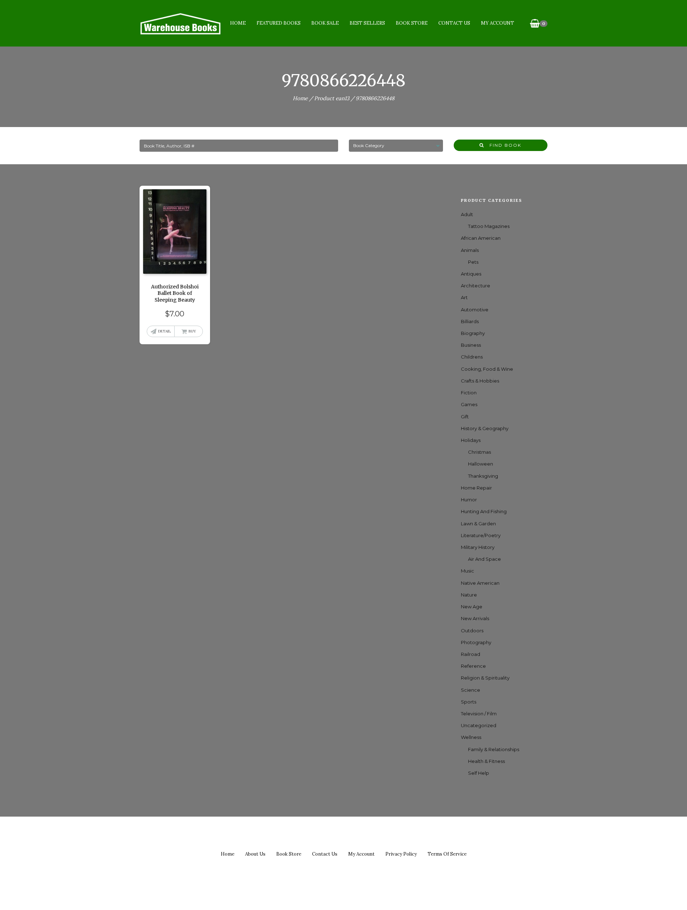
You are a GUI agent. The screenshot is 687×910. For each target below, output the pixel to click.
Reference (473, 666)
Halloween (480, 464)
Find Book (502, 145)
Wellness (471, 737)
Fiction (469, 392)
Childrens (472, 357)
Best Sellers (367, 23)
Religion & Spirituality (485, 678)
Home (238, 23)
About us (255, 854)
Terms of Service (447, 854)
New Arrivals (475, 618)
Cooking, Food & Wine (487, 369)
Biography (473, 333)
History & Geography (484, 428)
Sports (468, 702)
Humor (469, 499)
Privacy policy (401, 854)
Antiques (471, 274)
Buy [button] (192, 331)
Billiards (470, 321)
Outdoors (472, 630)
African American (481, 238)
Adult (467, 214)
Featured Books (279, 23)
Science (470, 690)
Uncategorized (478, 725)
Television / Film (479, 713)
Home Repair (476, 488)
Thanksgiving (483, 476)
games (469, 404)
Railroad (470, 654)
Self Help (478, 773)
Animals (470, 250)
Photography (476, 642)
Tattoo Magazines (489, 226)
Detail (164, 331)
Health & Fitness (486, 761)
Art (464, 297)
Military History (477, 547)
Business (471, 345)
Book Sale (325, 23)
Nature (469, 595)
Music (467, 571)
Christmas (479, 452)
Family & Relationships (493, 749)
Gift (465, 416)
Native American (480, 583)
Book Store (412, 23)
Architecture (475, 285)
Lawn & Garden (478, 523)
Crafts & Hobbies (480, 381)
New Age (471, 606)
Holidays (471, 440)
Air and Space (484, 559)
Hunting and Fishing (484, 511)
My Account (497, 23)
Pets (473, 262)
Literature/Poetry (481, 535)
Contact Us (454, 23)
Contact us (324, 854)
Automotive (474, 309)
